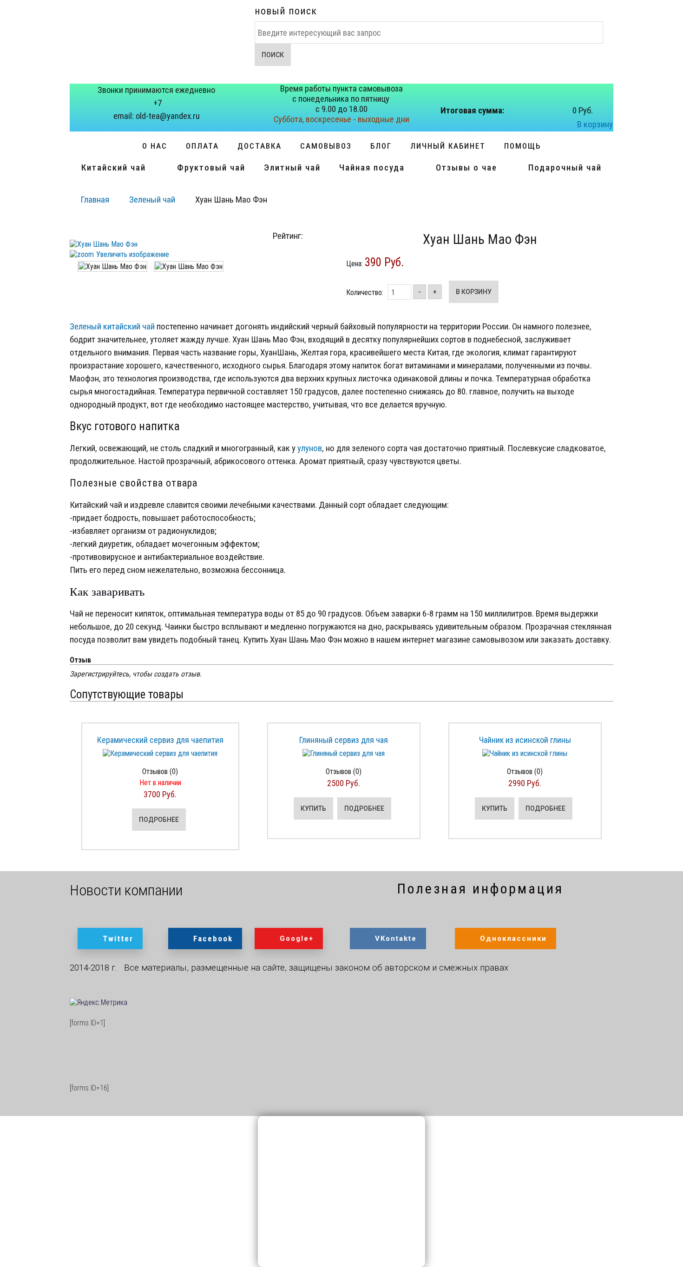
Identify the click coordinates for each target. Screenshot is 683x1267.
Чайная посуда (372, 167)
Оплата (202, 146)
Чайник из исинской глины (525, 740)
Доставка (259, 146)
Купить (313, 808)
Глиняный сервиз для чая (343, 740)
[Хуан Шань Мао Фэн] (112, 266)
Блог (381, 146)
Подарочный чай (565, 167)
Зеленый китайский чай (112, 326)
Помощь (522, 146)
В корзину (595, 124)
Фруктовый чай (211, 167)
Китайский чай (113, 167)
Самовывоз (326, 146)
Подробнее (159, 819)
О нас (154, 146)
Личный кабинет (448, 146)
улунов (309, 448)
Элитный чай (292, 167)
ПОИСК (273, 55)
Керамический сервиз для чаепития (160, 740)
